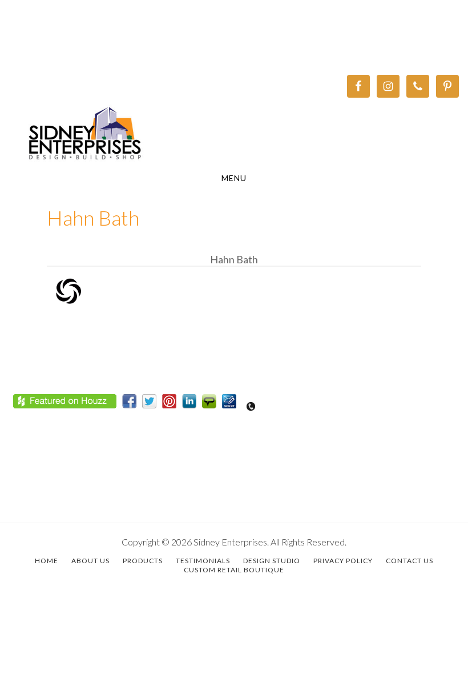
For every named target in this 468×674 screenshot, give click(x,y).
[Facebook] (132, 404)
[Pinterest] (172, 404)
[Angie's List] (212, 404)
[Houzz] (67, 404)
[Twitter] (152, 404)
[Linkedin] (192, 404)
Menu (234, 178)
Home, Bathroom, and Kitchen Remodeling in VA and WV (234, 135)
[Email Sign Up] (232, 404)
